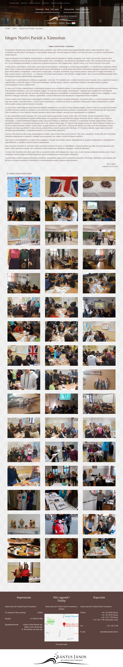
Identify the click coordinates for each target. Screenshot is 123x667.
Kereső (61, 23)
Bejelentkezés (52, 23)
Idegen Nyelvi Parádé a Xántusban (31, 28)
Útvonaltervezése (61, 644)
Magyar (69, 23)
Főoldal (7, 28)
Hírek (15, 28)
